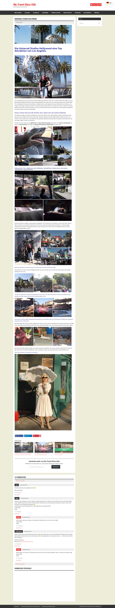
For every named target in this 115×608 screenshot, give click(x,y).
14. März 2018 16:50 (26, 549)
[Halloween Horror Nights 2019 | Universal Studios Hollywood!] (64, 447)
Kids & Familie (18, 12)
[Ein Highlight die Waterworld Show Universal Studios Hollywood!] (44, 447)
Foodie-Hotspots (67, 12)
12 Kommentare (19, 22)
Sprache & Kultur (55, 12)
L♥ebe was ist (19, 531)
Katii (17, 485)
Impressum (17, 606)
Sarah (17, 498)
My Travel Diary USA (24, 4)
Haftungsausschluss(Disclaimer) (48, 606)
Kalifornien (45, 12)
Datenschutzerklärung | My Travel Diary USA (30, 606)
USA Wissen (77, 12)
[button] (43, 76)
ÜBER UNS (97, 12)
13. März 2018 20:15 (23, 485)
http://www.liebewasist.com (26, 541)
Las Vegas (27, 12)
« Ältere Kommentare (20, 480)
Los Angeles (36, 12)
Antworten (17, 494)
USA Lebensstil (87, 12)
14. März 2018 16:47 (26, 517)
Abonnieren (56, 466)
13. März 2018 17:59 (27, 531)
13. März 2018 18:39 (24, 498)
